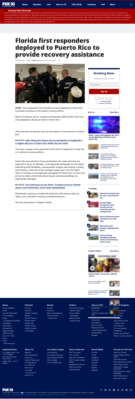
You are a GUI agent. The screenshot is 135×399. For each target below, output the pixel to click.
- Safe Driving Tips (9, 343)
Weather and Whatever (121, 333)
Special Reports (96, 333)
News (28, 60)
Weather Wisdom (31, 328)
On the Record (119, 326)
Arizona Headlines (9, 308)
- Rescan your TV (30, 373)
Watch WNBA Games (121, 376)
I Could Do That (119, 323)
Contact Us (28, 358)
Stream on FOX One (123, 349)
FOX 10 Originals (121, 305)
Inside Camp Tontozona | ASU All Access (103, 275)
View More (114, 112)
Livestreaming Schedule (55, 358)
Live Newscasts (52, 352)
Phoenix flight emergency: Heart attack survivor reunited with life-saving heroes (107, 207)
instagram (109, 390)
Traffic (5, 341)
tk (118, 390)
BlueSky (94, 368)
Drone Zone (95, 320)
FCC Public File (30, 365)
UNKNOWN (118, 331)
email (126, 390)
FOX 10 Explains (8, 316)
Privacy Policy (106, 101)
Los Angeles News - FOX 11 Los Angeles (11, 353)
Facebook (94, 360)
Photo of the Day (75, 367)
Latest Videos (94, 251)
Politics (72, 305)
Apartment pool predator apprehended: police (109, 228)
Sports (5, 338)
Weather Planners (31, 318)
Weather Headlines (31, 313)
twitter (105, 390)
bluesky (122, 390)
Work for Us (29, 375)
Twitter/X (94, 363)
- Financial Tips (52, 318)
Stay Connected (76, 349)
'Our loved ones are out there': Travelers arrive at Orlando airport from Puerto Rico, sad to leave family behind (48, 186)
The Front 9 (118, 318)
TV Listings (28, 370)
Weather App (29, 323)
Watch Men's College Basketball (121, 368)
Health (5, 318)
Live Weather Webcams (55, 355)
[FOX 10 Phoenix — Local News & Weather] (9, 4)
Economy (50, 311)
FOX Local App (52, 360)
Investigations (96, 323)
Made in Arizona (97, 325)
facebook (101, 390)
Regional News (10, 349)
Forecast (28, 308)
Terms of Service (105, 103)
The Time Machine (120, 328)
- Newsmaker (73, 316)
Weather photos (74, 369)
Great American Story (121, 321)
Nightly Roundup (8, 331)
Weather (29, 305)
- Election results (74, 311)
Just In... (92, 112)
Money (50, 305)
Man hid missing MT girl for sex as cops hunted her (109, 195)
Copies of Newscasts (32, 360)
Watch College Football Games (121, 356)
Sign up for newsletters (77, 358)
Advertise (28, 352)
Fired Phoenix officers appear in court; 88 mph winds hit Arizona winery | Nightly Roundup (109, 156)
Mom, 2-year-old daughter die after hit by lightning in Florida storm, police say (104, 137)
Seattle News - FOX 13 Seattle (10, 362)
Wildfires (28, 316)
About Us (29, 349)
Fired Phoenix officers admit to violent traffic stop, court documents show (109, 166)
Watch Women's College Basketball (122, 372)
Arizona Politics (74, 313)
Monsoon (28, 311)
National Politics (74, 318)
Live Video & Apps (55, 349)
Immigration (7, 323)
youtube (114, 390)
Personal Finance (53, 316)
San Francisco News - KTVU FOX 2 (10, 358)
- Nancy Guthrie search (99, 330)
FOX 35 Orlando (20, 60)
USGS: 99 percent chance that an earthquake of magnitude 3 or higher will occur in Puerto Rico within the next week (48, 142)
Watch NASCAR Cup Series (123, 362)
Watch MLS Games (120, 378)
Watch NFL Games (120, 352)
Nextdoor (94, 370)
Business (50, 308)
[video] (104, 263)
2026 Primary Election (76, 308)
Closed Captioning (31, 355)
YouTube (94, 352)
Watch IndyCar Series (121, 364)
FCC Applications (30, 363)
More (112, 4)
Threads (94, 365)
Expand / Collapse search (131, 4)
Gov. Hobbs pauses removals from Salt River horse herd (97, 310)
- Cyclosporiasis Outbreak (11, 321)
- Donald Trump (74, 321)
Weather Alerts (30, 321)
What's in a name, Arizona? (123, 336)
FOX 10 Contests (75, 352)
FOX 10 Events (74, 355)
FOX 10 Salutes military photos (77, 361)
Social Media (97, 349)
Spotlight (94, 335)
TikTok (93, 355)
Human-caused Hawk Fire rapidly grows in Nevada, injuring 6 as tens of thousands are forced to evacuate (109, 177)
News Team (29, 368)
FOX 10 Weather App (54, 363)
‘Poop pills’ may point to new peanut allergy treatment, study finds (109, 146)
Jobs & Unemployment (54, 313)
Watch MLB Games (120, 359)
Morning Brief (7, 328)
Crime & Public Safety (10, 313)
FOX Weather (29, 331)
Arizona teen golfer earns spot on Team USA (96, 282)
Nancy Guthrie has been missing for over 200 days (109, 219)
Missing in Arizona (97, 328)
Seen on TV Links (8, 336)
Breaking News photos (77, 364)
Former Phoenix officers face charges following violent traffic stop (97, 301)
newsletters (130, 390)
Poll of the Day (8, 333)
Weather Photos (30, 326)
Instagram (94, 358)
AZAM (5, 311)
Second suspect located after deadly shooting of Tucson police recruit (98, 292)
